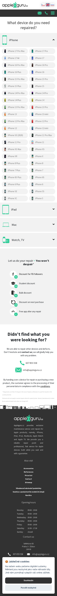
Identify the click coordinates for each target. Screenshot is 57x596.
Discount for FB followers (31, 274)
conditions (45, 386)
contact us (26, 352)
